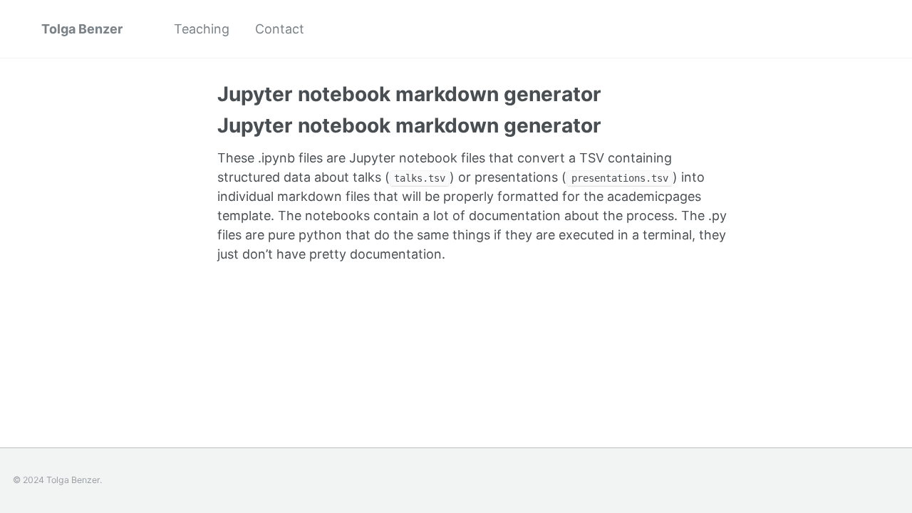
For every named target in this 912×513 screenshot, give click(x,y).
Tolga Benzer (82, 28)
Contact (279, 28)
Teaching (201, 28)
